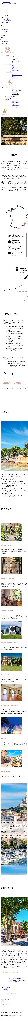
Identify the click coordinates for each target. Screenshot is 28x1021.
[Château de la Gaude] (7, 52)
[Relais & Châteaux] (4, 115)
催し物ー (14, 59)
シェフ (14, 79)
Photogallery (6, 2)
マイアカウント (7, 17)
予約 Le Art (15, 101)
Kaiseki (14, 76)
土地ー (14, 56)
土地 (13, 73)
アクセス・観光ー (16, 61)
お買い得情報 (15, 95)
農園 (13, 66)
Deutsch (5, 29)
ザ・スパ (14, 92)
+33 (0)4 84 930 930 (14, 982)
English (5, 33)
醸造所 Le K (15, 78)
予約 (13, 104)
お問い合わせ (6, 987)
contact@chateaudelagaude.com (17, 980)
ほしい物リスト (7, 19)
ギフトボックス (16, 107)
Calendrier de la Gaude (9, 3)
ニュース (14, 62)
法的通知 (5, 989)
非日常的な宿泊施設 (17, 90)
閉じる (2, 6)
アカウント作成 (7, 20)
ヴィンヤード (15, 67)
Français (5, 31)
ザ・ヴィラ (15, 93)
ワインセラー (15, 58)
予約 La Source (16, 102)
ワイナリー (15, 69)
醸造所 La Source (17, 75)
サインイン (6, 22)
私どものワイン (16, 70)
